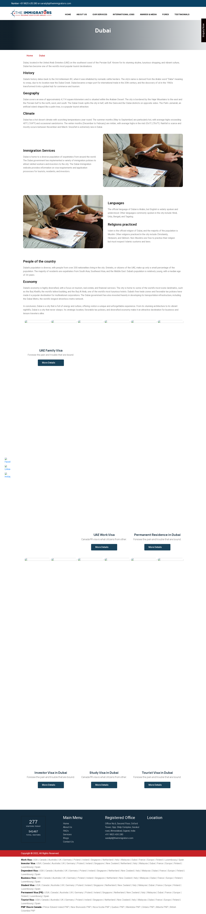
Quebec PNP (117, 907)
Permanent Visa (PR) (32, 892)
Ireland (85, 860)
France (142, 860)
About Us (82, 14)
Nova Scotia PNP (101, 907)
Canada (43, 860)
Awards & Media (148, 14)
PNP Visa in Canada (31, 907)
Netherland (107, 860)
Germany (67, 860)
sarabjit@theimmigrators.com (55, 3)
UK (60, 860)
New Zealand (112, 863)
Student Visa (27, 885)
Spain (181, 860)
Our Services (99, 14)
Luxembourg (171, 860)
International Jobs (123, 14)
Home (68, 14)
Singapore (96, 860)
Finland (159, 860)
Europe (150, 860)
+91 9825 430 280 (28, 3)
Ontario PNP (148, 907)
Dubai (134, 860)
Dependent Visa (29, 870)
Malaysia (125, 860)
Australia (52, 860)
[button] (51, 363)
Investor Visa (28, 863)
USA (35, 860)
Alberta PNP (162, 907)
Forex (165, 14)
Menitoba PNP (133, 907)
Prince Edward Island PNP (56, 907)
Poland (77, 860)
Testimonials (181, 14)
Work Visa (26, 860)
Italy (117, 860)
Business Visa (28, 878)
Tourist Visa (27, 900)
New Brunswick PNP (81, 907)
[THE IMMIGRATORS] (31, 13)
